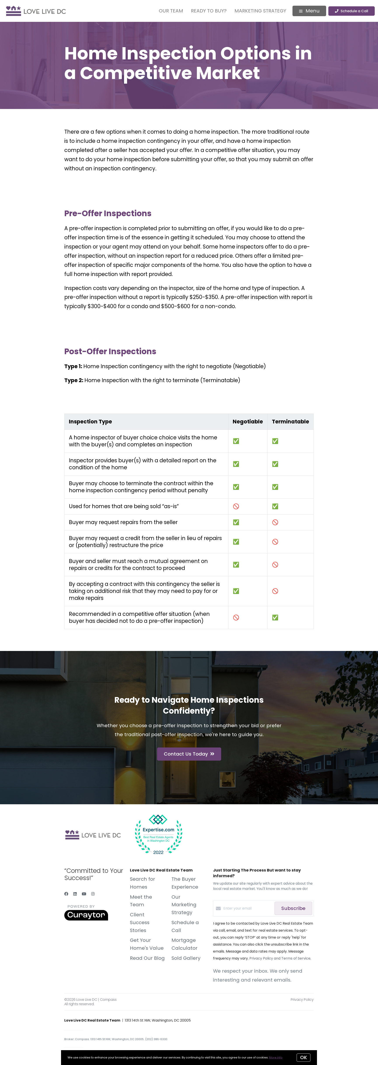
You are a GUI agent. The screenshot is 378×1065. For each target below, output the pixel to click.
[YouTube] (84, 894)
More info (275, 1057)
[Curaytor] (86, 919)
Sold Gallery (186, 958)
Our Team (171, 10)
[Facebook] (66, 894)
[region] (189, 521)
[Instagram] (93, 894)
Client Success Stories (139, 922)
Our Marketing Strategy (184, 905)
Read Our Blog (147, 958)
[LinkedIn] (75, 894)
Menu (312, 10)
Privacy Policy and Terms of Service (279, 958)
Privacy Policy (302, 999)
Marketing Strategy (260, 10)
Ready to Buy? (209, 10)
